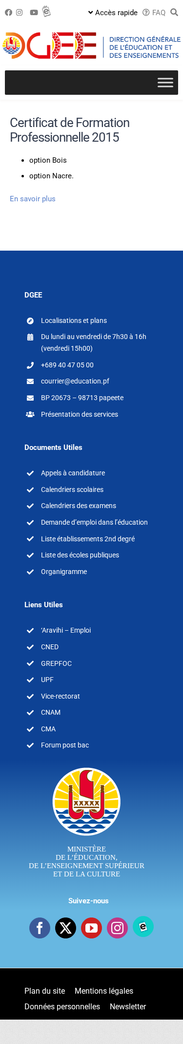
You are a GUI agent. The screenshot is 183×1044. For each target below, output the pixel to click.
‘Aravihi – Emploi (66, 630)
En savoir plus (33, 198)
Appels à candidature (73, 473)
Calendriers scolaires (72, 489)
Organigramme (64, 571)
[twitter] (65, 927)
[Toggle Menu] (165, 82)
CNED (50, 647)
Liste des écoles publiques (80, 555)
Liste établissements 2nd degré (88, 539)
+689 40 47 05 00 (67, 365)
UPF (47, 679)
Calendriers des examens (78, 506)
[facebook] (39, 927)
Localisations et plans (74, 320)
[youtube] (91, 927)
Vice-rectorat (60, 696)
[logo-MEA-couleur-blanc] (86, 767)
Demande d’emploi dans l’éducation (94, 522)
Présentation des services (79, 414)
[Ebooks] (143, 926)
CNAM (51, 712)
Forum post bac (65, 745)
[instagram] (117, 927)
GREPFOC (56, 663)
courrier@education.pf (75, 381)
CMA (48, 729)
